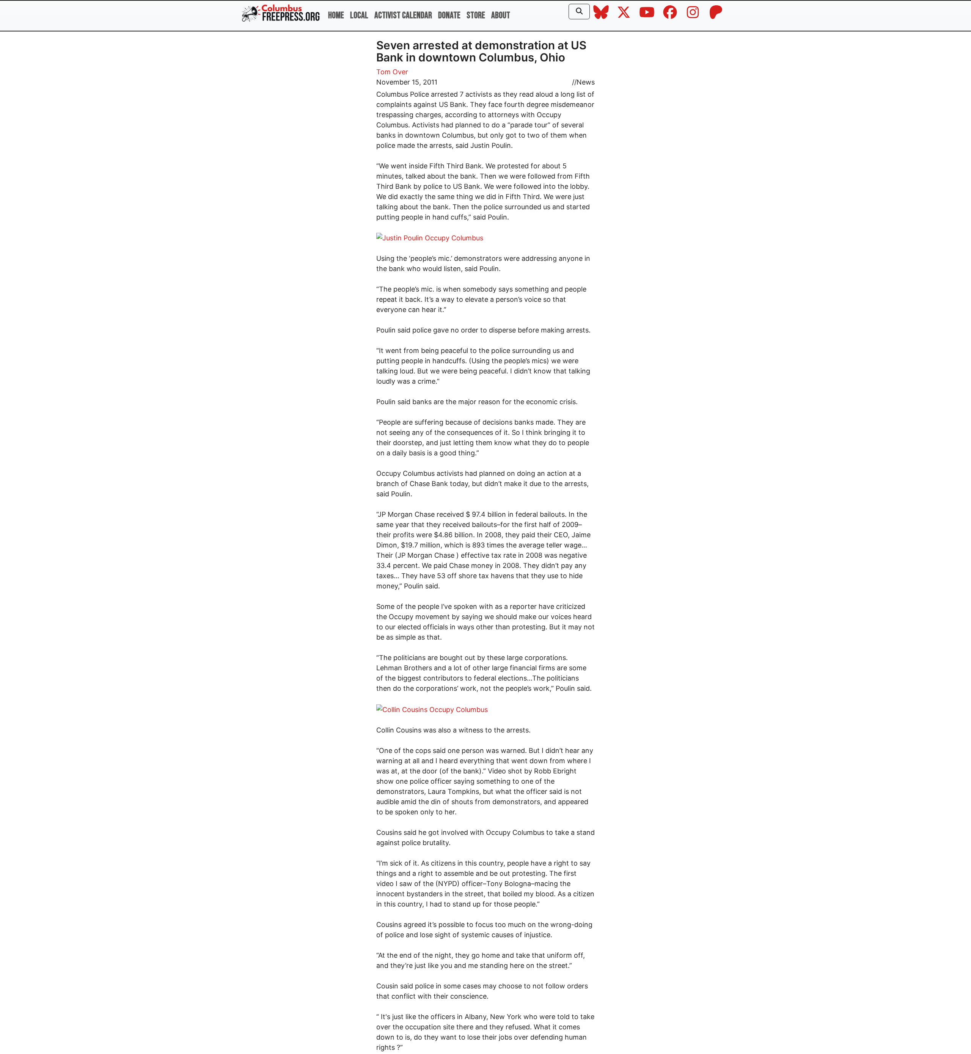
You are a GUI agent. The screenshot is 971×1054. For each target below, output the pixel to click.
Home (336, 15)
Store (476, 15)
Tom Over (392, 72)
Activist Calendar (403, 15)
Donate (449, 15)
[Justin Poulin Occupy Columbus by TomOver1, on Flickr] (429, 238)
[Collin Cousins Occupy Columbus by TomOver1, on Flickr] (432, 709)
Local (359, 15)
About (500, 15)
